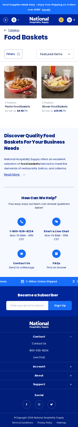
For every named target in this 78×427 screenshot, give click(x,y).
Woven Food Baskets (55, 106)
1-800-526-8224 (21, 231)
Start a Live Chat (56, 231)
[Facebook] (26, 404)
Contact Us (21, 263)
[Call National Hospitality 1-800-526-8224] (21, 222)
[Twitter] (51, 404)
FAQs (56, 263)
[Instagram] (39, 404)
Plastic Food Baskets (17, 106)
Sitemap (61, 422)
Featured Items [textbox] (51, 54)
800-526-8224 (39, 350)
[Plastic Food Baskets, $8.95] (20, 82)
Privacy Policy (44, 422)
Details (46, 9)
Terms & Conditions (22, 422)
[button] (13, 54)
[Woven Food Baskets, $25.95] (57, 82)
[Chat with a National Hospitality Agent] (56, 222)
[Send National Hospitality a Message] (21, 254)
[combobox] (55, 54)
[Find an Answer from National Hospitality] (56, 254)
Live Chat (39, 357)
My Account (15, 19)
